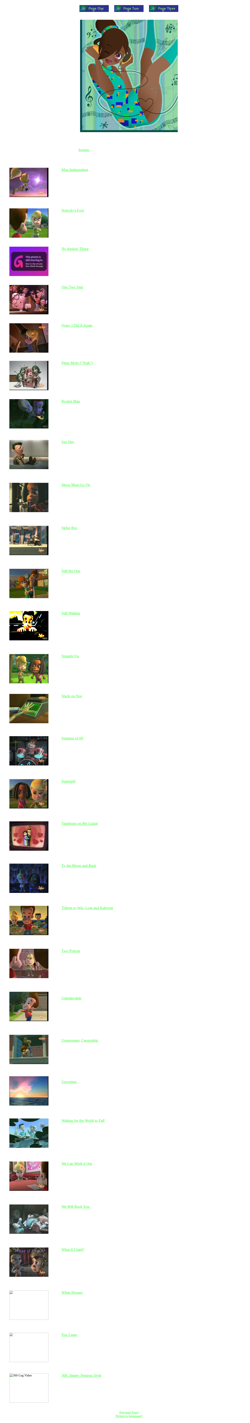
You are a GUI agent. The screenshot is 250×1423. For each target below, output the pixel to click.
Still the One (71, 571)
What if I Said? (73, 1249)
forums (84, 150)
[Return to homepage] (128, 1416)
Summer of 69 (72, 738)
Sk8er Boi (70, 528)
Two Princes (71, 951)
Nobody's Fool (73, 210)
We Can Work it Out (77, 1163)
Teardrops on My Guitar (80, 823)
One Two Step (72, 287)
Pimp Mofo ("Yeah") (77, 363)
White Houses (72, 1292)
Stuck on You (72, 696)
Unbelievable (71, 998)
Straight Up (70, 656)
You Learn (69, 1335)
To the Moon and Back (79, 866)
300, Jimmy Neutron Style (81, 1375)
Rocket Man (71, 401)
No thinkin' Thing (75, 249)
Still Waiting (71, 613)
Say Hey (68, 442)
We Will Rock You (76, 1206)
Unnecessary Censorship (80, 1040)
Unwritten (69, 1082)
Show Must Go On (76, 485)
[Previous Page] (129, 1412)
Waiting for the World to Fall (83, 1120)
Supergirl (68, 781)
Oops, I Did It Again (77, 325)
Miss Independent (75, 170)
